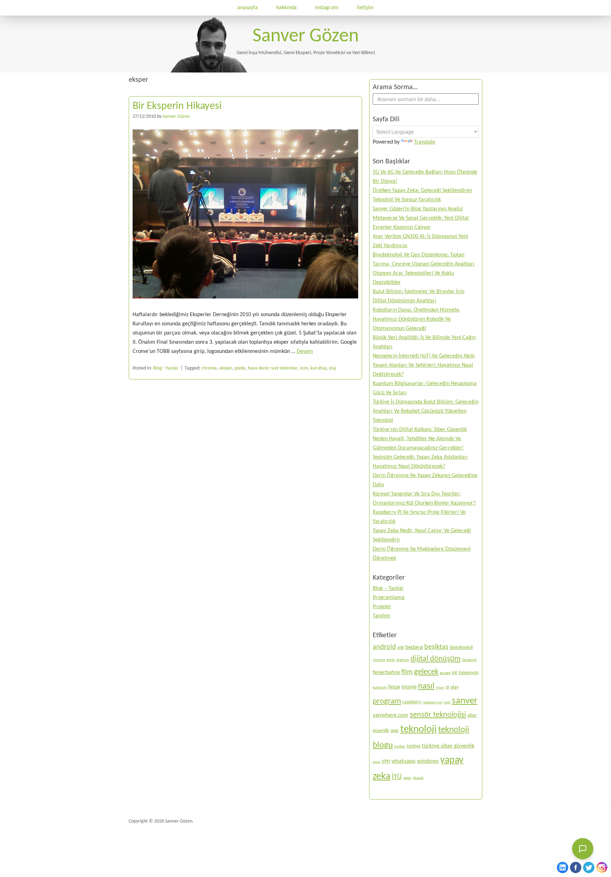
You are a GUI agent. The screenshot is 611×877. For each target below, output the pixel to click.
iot (454, 672)
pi (447, 687)
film (407, 672)
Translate (424, 142)
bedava (414, 647)
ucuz (376, 762)
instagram (326, 8)
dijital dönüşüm (436, 659)
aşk (400, 647)
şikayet (418, 778)
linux (394, 687)
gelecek (426, 672)
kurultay (318, 368)
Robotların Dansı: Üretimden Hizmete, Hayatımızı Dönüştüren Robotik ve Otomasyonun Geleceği (416, 319)
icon (304, 368)
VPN (386, 761)
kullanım (380, 688)
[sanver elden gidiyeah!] (209, 71)
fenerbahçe (386, 672)
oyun (440, 688)
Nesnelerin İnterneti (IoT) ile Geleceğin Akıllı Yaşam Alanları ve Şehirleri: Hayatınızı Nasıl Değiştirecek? (424, 365)
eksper (225, 368)
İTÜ (397, 777)
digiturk (402, 660)
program (387, 701)
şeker (407, 778)
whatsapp (403, 761)
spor (394, 730)
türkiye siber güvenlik (448, 746)
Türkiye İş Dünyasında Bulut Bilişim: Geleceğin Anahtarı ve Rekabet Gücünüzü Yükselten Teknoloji (425, 411)
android (384, 647)
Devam (305, 351)
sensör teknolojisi (438, 715)
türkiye (413, 746)
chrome (209, 368)
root (446, 702)
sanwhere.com (390, 715)
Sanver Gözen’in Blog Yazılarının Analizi (418, 209)
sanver (464, 701)
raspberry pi (432, 702)
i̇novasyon (468, 672)
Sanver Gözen (305, 36)
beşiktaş (436, 647)
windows (428, 761)
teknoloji (418, 729)
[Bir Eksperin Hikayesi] (245, 305)
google (445, 673)
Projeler (382, 607)
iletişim (365, 8)
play (454, 687)
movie (409, 687)
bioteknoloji (461, 647)
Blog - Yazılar (166, 368)
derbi (390, 660)
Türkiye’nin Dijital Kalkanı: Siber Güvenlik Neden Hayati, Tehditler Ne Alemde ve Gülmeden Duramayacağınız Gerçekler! (420, 439)
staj (332, 368)
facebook (469, 660)
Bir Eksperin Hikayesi (177, 106)
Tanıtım (381, 616)
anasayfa (247, 8)
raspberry (411, 702)
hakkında (286, 8)
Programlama (389, 597)
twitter (399, 747)
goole (239, 368)
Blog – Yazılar (388, 588)
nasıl (426, 686)
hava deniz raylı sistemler (272, 368)
